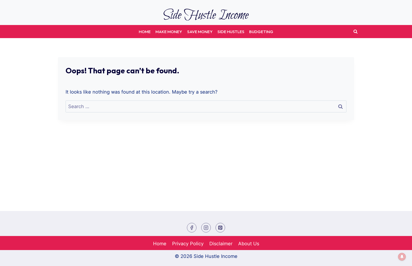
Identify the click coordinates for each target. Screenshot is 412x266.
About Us (248, 243)
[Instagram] (206, 227)
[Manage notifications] (402, 257)
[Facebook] (191, 227)
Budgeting (261, 31)
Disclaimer (220, 243)
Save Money (200, 31)
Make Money (168, 31)
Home (145, 31)
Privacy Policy (188, 243)
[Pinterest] (220, 227)
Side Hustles (230, 31)
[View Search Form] (355, 31)
